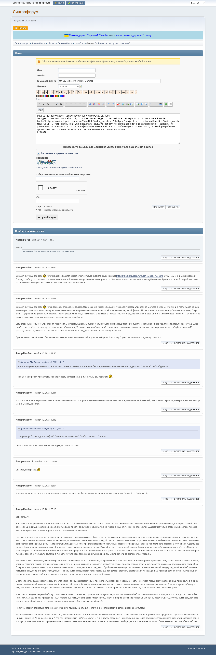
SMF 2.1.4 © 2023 (18, 648)
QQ (166, 257)
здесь (112, 35)
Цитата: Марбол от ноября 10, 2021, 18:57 (42, 362)
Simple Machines (33, 648)
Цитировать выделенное (186, 257)
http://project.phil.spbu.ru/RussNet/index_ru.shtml (139, 275)
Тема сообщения (47, 80)
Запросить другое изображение (66, 167)
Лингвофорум (25, 11)
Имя (39, 70)
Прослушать (42, 167)
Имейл (41, 75)
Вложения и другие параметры (59, 153)
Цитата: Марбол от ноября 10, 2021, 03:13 (42, 428)
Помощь (191, 648)
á (36, 99)
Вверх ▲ (201, 648)
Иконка (41, 86)
